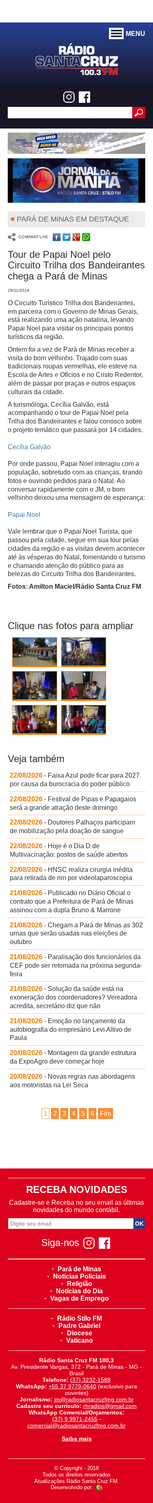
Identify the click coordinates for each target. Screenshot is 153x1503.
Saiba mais (77, 1438)
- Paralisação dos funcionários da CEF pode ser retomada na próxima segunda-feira (76, 965)
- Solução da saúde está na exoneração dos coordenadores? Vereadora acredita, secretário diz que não (73, 997)
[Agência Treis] (98, 1487)
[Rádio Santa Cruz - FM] (76, 58)
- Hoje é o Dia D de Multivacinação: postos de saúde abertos (69, 850)
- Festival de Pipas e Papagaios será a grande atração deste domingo (73, 803)
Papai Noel (24, 514)
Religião (79, 1283)
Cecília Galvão (29, 446)
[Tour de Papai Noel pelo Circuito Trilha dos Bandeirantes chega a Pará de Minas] (35, 653)
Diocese (79, 1333)
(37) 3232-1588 (90, 1380)
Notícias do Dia (79, 1291)
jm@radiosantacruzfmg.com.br (94, 1399)
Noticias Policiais (79, 1276)
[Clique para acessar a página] (77, 143)
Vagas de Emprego (79, 1298)
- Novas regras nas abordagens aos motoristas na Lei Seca (72, 1080)
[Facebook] (84, 97)
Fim (105, 1113)
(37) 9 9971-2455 (75, 1419)
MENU (135, 33)
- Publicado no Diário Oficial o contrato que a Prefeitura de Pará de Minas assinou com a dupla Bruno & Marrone (71, 901)
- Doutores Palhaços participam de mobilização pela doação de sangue (72, 826)
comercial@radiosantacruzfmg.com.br (76, 1425)
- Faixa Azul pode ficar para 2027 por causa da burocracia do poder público (75, 779)
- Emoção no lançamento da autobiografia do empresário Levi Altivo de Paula (70, 1030)
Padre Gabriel (79, 1325)
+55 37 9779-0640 (72, 1386)
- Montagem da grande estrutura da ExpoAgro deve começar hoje (73, 1057)
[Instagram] (69, 97)
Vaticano (79, 1340)
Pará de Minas (79, 1269)
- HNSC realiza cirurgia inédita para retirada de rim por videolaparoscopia (71, 874)
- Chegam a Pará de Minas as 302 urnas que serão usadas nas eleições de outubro (76, 934)
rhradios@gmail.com (110, 1406)
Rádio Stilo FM (79, 1318)
